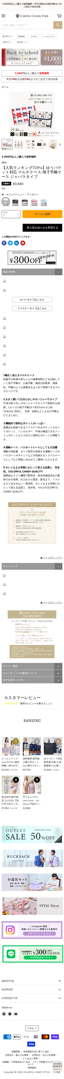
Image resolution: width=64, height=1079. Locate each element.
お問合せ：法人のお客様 (43, 1055)
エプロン (34, 36)
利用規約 (32, 1067)
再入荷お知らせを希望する (42, 228)
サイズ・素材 (10, 666)
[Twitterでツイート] (10, 243)
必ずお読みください (14, 679)
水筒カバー (7, 42)
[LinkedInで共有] (16, 243)
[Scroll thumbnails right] (59, 144)
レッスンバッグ (49, 36)
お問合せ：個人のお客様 (16, 1055)
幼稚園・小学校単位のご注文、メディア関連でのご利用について (30, 1063)
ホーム (5, 86)
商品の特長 (9, 271)
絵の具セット (22, 42)
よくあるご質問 (30, 1058)
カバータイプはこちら (32, 299)
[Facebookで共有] (4, 243)
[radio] (6, 201)
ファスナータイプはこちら (32, 308)
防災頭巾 (21, 36)
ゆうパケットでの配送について (20, 673)
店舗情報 (15, 1051)
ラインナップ (10, 566)
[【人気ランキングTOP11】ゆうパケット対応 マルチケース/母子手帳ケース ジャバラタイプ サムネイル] (7, 144)
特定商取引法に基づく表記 (36, 1051)
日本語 (30, 1028)
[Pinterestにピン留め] (22, 243)
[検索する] (57, 25)
